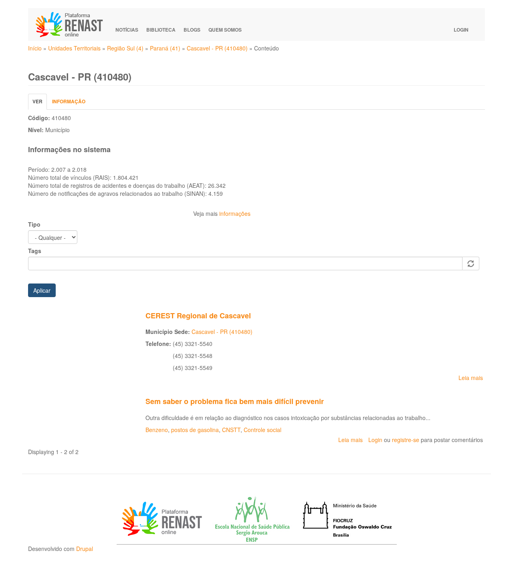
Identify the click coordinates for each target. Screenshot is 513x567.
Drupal (84, 549)
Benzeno (156, 430)
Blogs (192, 29)
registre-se (405, 440)
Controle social (262, 430)
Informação (68, 101)
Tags (34, 251)
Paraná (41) (165, 48)
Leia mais (470, 378)
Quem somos (225, 29)
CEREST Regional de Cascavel (198, 315)
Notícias (126, 29)
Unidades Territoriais (74, 48)
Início (35, 48)
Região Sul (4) (125, 48)
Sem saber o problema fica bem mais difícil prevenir (234, 401)
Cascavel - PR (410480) (217, 48)
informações (234, 213)
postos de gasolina (195, 430)
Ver (39, 103)
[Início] (72, 24)
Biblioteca (161, 29)
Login (461, 29)
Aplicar (41, 290)
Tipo (34, 224)
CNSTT (231, 430)
